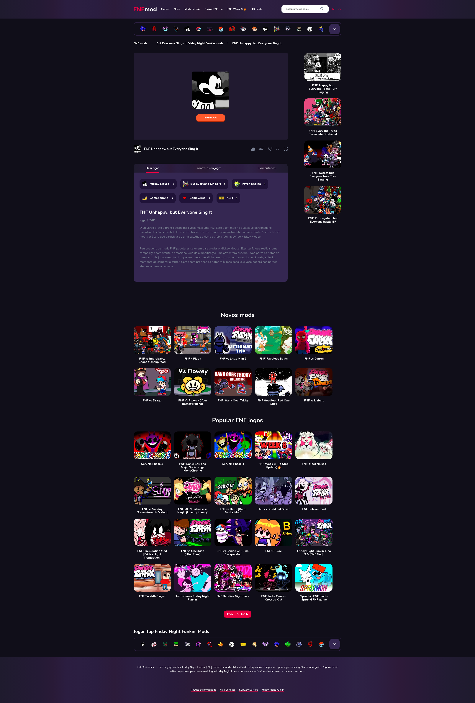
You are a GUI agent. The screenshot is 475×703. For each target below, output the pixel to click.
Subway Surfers (248, 690)
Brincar (210, 117)
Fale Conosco (227, 690)
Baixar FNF (211, 9)
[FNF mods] (145, 9)
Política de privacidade (203, 690)
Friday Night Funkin (273, 690)
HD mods (256, 9)
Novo (177, 9)
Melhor (165, 9)
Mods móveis (192, 9)
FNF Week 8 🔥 (236, 9)
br (333, 9)
